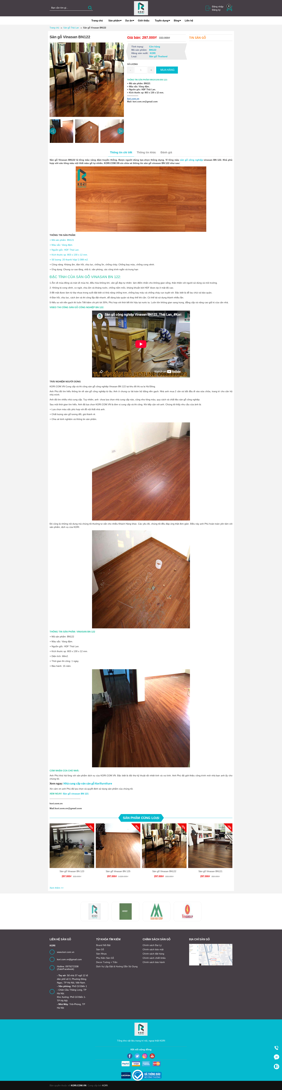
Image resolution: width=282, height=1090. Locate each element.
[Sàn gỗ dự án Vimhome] (156, 911)
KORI (105, 1085)
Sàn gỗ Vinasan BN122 (164, 871)
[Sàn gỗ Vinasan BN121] (210, 845)
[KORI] (141, 8)
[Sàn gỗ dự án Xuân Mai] (125, 911)
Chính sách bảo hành (154, 962)
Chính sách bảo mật (153, 949)
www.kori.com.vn (65, 952)
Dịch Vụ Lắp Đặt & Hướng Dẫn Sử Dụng (117, 966)
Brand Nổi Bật (103, 945)
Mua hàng (72, 848)
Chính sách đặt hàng (153, 953)
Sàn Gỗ (100, 949)
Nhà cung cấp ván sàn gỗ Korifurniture (87, 783)
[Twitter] (137, 1056)
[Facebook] (129, 1056)
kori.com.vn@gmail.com (69, 959)
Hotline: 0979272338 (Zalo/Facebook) (67, 967)
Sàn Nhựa (101, 953)
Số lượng (132, 64)
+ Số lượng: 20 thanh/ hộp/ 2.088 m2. (69, 259)
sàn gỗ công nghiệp (191, 160)
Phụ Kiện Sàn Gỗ (105, 958)
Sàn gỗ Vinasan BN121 (210, 871)
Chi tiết (71, 848)
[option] (61, 131)
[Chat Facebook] (276, 1057)
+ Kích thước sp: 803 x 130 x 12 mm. (69, 254)
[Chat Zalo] (276, 1066)
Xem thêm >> (56, 887)
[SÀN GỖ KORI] (187, 911)
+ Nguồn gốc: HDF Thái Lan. (64, 249)
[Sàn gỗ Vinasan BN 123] (72, 845)
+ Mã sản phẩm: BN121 (62, 240)
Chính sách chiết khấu (154, 958)
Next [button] (120, 131)
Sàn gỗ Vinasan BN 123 (72, 871)
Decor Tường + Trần (106, 962)
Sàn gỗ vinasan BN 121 (76, 793)
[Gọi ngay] (276, 1047)
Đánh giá (166, 152)
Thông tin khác (146, 152)
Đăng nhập (217, 6)
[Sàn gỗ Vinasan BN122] (164, 845)
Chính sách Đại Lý (152, 945)
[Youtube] (152, 1056)
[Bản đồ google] (210, 954)
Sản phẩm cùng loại (141, 818)
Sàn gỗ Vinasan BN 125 (118, 871)
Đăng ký (216, 10)
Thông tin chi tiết (121, 152)
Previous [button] (53, 131)
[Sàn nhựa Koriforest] (94, 911)
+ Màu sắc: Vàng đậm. (61, 245)
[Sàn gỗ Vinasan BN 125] (118, 845)
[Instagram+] (144, 1056)
